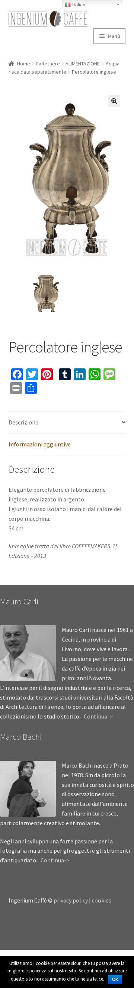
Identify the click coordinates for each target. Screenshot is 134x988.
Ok (115, 979)
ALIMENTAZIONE (83, 63)
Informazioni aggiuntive (40, 444)
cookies (101, 900)
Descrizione (23, 422)
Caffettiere (48, 63)
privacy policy (71, 900)
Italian (78, 4)
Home (23, 63)
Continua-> (98, 716)
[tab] (67, 423)
